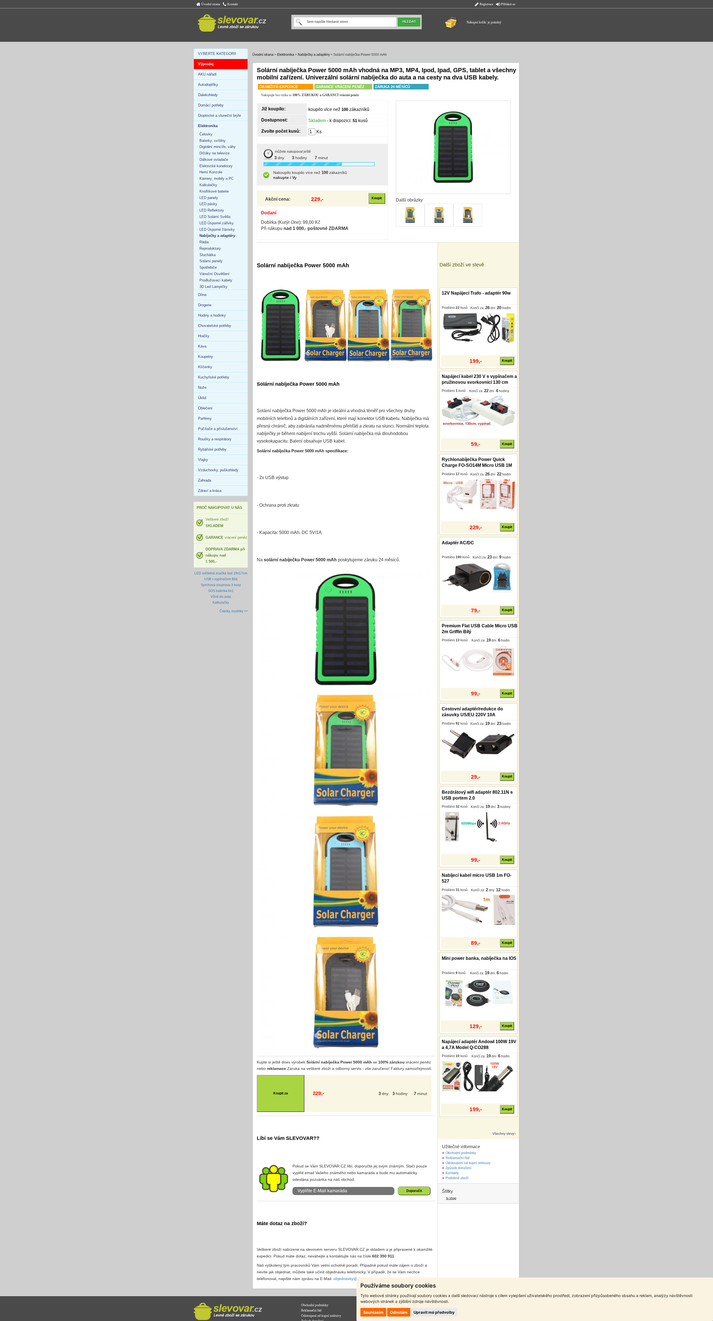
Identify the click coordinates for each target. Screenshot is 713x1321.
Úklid (202, 398)
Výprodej (206, 64)
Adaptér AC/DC (458, 542)
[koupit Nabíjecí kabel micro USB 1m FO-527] (478, 910)
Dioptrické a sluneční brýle (219, 115)
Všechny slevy (503, 1134)
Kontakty (452, 1173)
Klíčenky (205, 367)
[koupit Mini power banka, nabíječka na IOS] (478, 993)
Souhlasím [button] (373, 1312)
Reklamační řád (458, 1158)
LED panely (208, 198)
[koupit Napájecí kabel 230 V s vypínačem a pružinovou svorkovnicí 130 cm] (478, 411)
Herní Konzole (210, 172)
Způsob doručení (458, 1168)
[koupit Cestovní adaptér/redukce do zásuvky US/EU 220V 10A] (478, 744)
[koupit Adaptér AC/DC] (478, 577)
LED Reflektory (211, 210)
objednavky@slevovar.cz (355, 1278)
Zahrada (204, 480)
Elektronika (285, 55)
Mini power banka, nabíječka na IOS (479, 958)
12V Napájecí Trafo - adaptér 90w (476, 293)
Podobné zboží (457, 1178)
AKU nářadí (207, 74)
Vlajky (203, 460)
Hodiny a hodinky (212, 315)
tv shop (451, 1198)
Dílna (202, 295)
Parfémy (205, 418)
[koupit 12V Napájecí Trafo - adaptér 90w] (478, 328)
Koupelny (205, 356)
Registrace (486, 4)
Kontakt (232, 4)
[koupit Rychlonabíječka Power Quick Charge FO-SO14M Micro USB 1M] (478, 494)
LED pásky (208, 204)
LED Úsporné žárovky (217, 229)
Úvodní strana (210, 4)
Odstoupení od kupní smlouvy (468, 1163)
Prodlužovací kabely (215, 280)
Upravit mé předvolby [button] (434, 1312)
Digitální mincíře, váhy (217, 147)
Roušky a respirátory (214, 439)
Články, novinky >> (233, 611)
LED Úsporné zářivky (216, 223)
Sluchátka (207, 255)
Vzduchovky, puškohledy (218, 470)
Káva (202, 346)
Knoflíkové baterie (214, 191)
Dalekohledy (208, 95)
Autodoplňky (208, 84)
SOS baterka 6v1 (221, 591)
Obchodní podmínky (461, 1153)
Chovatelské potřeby (214, 326)
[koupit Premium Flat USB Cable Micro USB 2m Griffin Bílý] (478, 660)
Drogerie (204, 305)
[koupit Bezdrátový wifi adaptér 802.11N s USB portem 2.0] (478, 827)
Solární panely (211, 261)
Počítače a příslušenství (218, 429)
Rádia (204, 242)
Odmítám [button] (398, 1312)
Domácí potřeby (211, 105)
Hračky (203, 336)
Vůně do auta (221, 597)
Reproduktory (210, 248)
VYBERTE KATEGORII (217, 54)
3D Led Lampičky (213, 287)
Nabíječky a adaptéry (314, 55)
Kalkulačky (208, 185)
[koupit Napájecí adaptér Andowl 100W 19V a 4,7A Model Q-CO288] (478, 1076)
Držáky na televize (214, 153)
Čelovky (206, 134)
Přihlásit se (507, 4)
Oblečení (205, 408)
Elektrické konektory (216, 166)
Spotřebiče (208, 267)
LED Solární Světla (214, 217)
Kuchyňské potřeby (213, 377)
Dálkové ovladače (213, 159)
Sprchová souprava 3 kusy (221, 585)
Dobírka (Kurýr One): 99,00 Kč (290, 222)
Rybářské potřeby (212, 449)
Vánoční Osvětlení (214, 274)
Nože (202, 387)
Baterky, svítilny (212, 141)
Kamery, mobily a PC (216, 178)
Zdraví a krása (209, 491)
